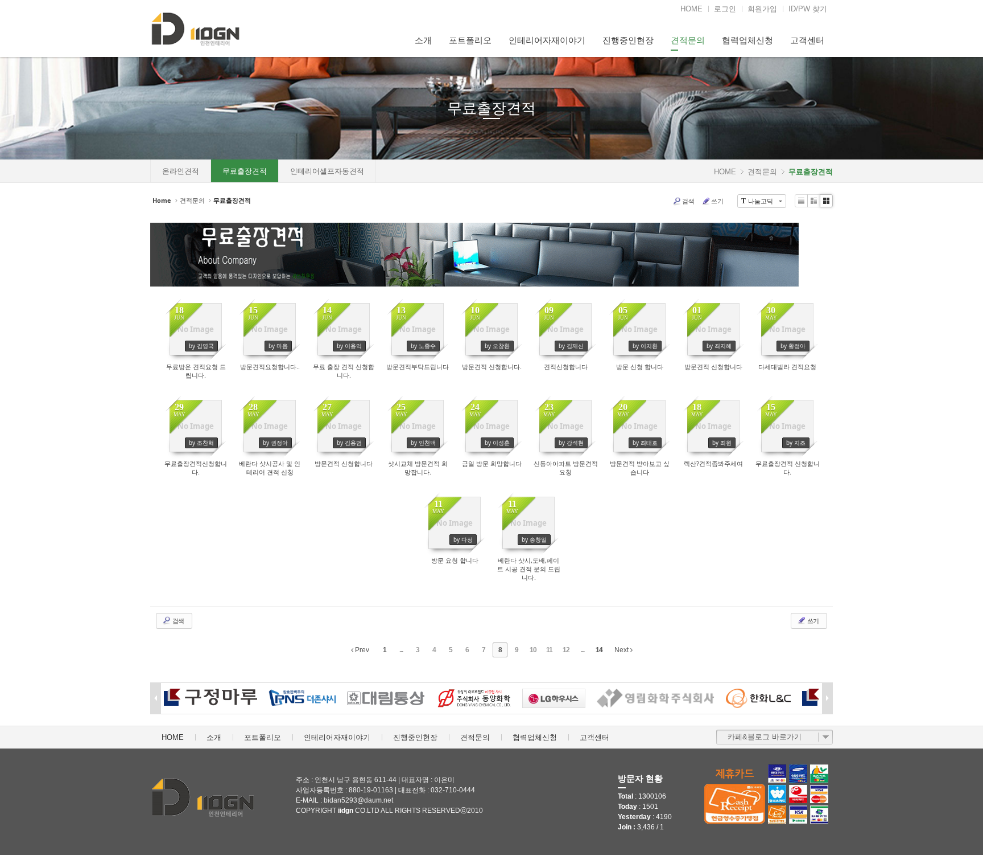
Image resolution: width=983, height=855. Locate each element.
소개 (423, 40)
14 (599, 650)
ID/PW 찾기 (807, 9)
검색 (688, 201)
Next (622, 650)
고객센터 (807, 40)
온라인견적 (180, 171)
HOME (691, 9)
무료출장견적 (491, 108)
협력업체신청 (747, 40)
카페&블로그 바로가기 (765, 737)
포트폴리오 (470, 40)
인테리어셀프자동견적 (327, 171)
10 (533, 650)
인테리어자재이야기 (547, 40)
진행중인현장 (628, 40)
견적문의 (688, 40)
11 (549, 650)
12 (566, 650)
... (401, 650)
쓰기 (717, 201)
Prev (361, 650)
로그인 (725, 9)
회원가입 (762, 9)
